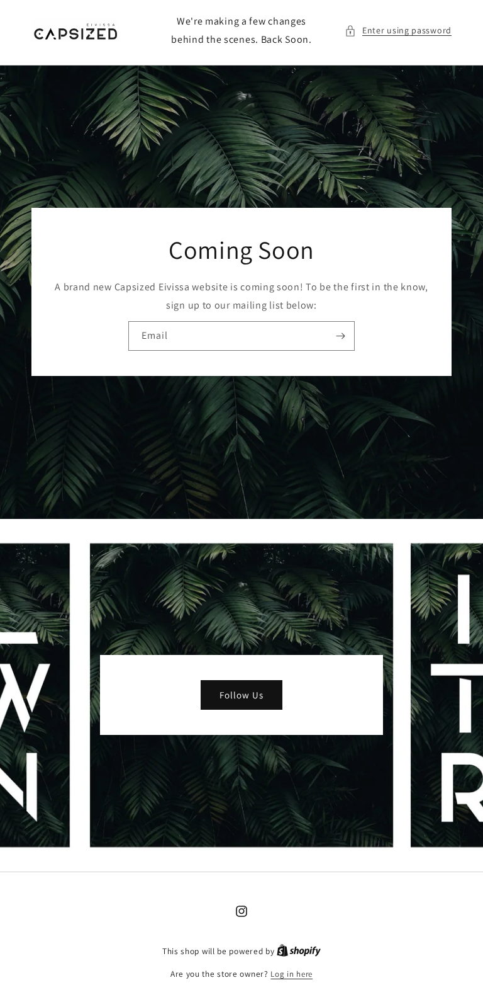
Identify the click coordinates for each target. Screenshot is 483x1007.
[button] (398, 30)
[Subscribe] (340, 336)
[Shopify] (299, 951)
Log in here (291, 974)
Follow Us (241, 695)
